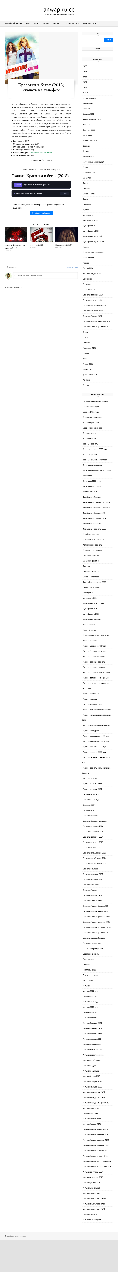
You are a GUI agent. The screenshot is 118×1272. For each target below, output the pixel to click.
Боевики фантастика (91, 439)
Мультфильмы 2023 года (93, 603)
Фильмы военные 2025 (92, 1044)
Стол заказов (88, 959)
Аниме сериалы (89, 98)
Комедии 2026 (89, 194)
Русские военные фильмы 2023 (96, 673)
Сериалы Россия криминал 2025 (97, 933)
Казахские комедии (91, 556)
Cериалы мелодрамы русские (95, 401)
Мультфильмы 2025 (91, 614)
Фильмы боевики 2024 (92, 1028)
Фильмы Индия (89, 1066)
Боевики (86, 109)
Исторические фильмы (92, 550)
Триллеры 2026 (89, 348)
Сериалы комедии (90, 869)
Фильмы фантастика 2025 (94, 1209)
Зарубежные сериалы (92, 524)
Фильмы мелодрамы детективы (96, 1103)
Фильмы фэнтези (90, 1214)
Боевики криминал (91, 423)
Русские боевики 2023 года (94, 651)
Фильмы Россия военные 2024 (96, 1140)
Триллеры (87, 343)
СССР (85, 337)
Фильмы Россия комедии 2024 (96, 1151)
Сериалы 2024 (89, 805)
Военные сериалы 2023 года (95, 449)
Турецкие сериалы (91, 975)
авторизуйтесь (72, 267)
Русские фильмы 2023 (92, 789)
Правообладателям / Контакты (96, 635)
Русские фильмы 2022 (92, 784)
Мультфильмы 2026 (91, 231)
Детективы (87, 135)
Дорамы (86, 146)
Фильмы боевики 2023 (92, 1023)
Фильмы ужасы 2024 (91, 1183)
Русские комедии (90, 699)
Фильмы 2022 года (91, 991)
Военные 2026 (89, 130)
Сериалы (57, 23)
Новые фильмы (89, 630)
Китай (85, 183)
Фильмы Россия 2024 (92, 1119)
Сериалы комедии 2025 (93, 879)
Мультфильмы (89, 23)
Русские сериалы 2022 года (94, 747)
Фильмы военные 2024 (92, 1039)
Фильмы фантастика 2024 (94, 1204)
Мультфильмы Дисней (92, 236)
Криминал (87, 204)
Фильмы (86, 986)
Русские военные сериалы (94, 662)
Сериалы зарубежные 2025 (94, 863)
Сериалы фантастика (92, 943)
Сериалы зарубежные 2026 (94, 305)
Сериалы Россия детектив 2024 (96, 917)
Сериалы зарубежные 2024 (94, 858)
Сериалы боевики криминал (95, 821)
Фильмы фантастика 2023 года (96, 1199)
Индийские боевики (91, 534)
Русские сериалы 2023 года (94, 752)
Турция (86, 353)
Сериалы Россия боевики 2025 (96, 911)
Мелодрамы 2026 (90, 220)
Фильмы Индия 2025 (91, 1076)
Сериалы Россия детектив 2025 (96, 922)
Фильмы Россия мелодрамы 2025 (97, 1167)
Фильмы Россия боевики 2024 (95, 1129)
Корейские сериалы (91, 587)
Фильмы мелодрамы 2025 (94, 1097)
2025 (28, 23)
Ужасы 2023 (88, 980)
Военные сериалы (90, 444)
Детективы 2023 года (92, 486)
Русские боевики (90, 641)
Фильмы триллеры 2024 (93, 1172)
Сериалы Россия (90, 890)
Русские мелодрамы (91, 731)
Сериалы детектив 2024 (93, 837)
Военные (86, 125)
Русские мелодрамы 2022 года (96, 736)
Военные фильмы (90, 454)
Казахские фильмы (91, 561)
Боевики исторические (92, 417)
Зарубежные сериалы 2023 (94, 529)
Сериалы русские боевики (94, 938)
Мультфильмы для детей (93, 242)
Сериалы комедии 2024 (93, 874)
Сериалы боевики (90, 816)
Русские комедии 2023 (92, 704)
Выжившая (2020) (63, 245)
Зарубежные (88, 157)
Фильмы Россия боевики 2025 (95, 1135)
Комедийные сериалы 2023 (94, 582)
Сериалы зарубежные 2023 (94, 853)
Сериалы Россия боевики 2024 (96, 906)
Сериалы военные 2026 (93, 295)
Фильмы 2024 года (91, 1002)
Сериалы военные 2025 (93, 832)
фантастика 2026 (90, 375)
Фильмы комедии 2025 (92, 1087)
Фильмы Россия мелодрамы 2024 (97, 1161)
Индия (85, 167)
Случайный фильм (13, 23)
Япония (86, 385)
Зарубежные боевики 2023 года (96, 508)
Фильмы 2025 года (91, 1007)
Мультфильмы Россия (92, 619)
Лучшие (86, 210)
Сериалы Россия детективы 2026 (97, 321)
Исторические (89, 173)
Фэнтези (86, 380)
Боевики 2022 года (91, 412)
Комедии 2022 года (91, 571)
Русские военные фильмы (94, 667)
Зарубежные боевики (92, 497)
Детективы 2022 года (92, 481)
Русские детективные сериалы (96, 678)
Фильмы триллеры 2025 (93, 1177)
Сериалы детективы (91, 848)
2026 (36, 23)
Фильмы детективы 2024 (93, 1050)
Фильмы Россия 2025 (92, 1124)
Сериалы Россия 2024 (92, 895)
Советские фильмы (91, 954)
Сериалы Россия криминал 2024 (97, 927)
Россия (45, 23)
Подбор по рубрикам (41, 213)
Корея (85, 199)
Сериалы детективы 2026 (94, 300)
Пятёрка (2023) (37, 245)
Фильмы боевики (90, 1018)
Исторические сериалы (93, 545)
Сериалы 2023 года (91, 800)
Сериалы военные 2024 (93, 826)
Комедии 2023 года (91, 577)
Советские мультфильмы (93, 949)
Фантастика (88, 369)
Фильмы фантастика (91, 1193)
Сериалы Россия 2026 (92, 316)
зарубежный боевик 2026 (93, 162)
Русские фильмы (90, 778)
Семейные (87, 279)
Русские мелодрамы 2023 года (96, 741)
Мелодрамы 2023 (90, 598)
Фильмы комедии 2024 (92, 1082)
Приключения (88, 258)
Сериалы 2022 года (91, 794)
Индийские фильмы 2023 (93, 540)
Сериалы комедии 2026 (93, 311)
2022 (85, 66)
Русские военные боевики (94, 657)
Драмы (86, 151)
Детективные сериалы (92, 465)
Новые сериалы (89, 625)
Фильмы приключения (92, 1108)
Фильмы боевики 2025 (92, 1034)
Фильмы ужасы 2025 (91, 1188)
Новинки (86, 247)
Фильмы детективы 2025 (93, 1055)
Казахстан (87, 178)
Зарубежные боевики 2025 (94, 518)
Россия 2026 (88, 268)
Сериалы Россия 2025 (92, 901)
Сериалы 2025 (89, 810)
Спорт (85, 332)
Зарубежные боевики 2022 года (96, 502)
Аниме (85, 93)
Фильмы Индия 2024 (91, 1071)
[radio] (33, 165)
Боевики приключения (92, 428)
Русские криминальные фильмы (96, 725)
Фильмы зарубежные (92, 1060)
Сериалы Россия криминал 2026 (97, 327)
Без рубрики (88, 103)
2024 (85, 77)
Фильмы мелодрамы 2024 (94, 1092)
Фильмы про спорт (91, 1113)
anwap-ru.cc (59, 9)
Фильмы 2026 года (91, 1012)
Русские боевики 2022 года (94, 646)
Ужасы (85, 359)
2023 (85, 71)
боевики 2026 (88, 114)
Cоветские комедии (91, 407)
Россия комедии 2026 (92, 274)
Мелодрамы (88, 215)
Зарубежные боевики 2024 (94, 513)
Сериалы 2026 (72, 23)
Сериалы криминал (91, 885)
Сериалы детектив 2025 (93, 842)
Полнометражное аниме (93, 252)
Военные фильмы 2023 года (95, 460)
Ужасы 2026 (88, 364)
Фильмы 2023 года (91, 996)
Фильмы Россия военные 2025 (96, 1145)
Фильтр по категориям (92, 1220)
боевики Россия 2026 (92, 119)
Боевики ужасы (89, 433)
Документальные (90, 141)
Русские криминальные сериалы (97, 710)
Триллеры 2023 (89, 970)
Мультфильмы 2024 (91, 609)
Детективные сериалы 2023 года (97, 470)
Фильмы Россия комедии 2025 (96, 1156)
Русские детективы (91, 694)
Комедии (86, 188)
